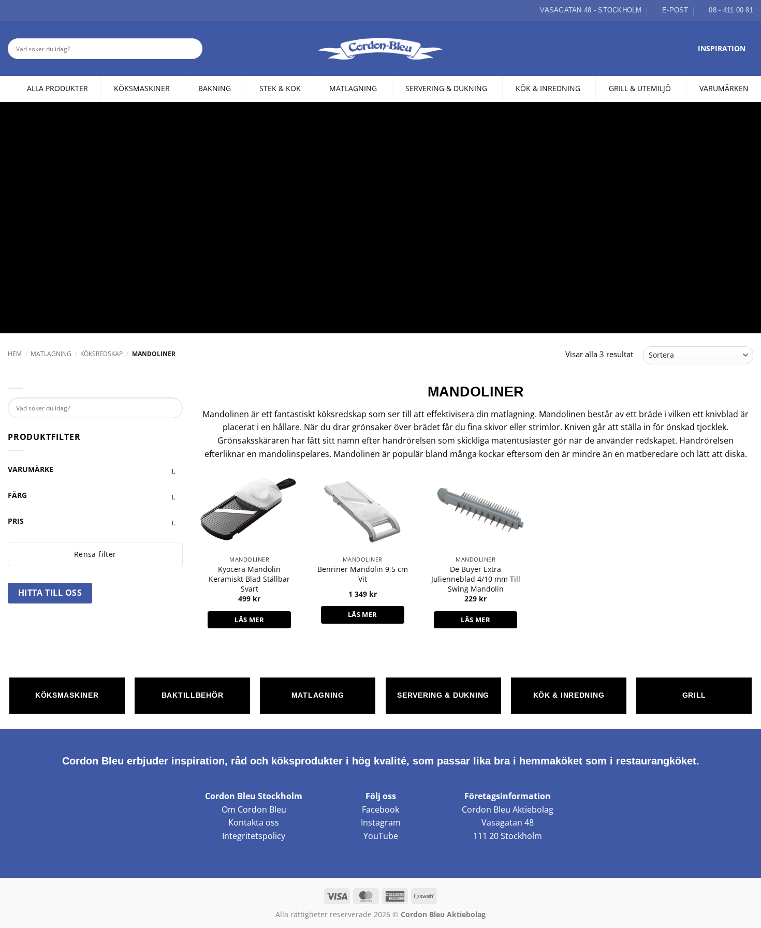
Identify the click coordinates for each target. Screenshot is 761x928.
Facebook (380, 809)
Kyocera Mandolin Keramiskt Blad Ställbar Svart (249, 579)
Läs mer (249, 619)
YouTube (380, 836)
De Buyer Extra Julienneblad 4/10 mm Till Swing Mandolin (475, 579)
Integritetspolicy (253, 836)
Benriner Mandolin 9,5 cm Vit (362, 574)
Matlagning (51, 353)
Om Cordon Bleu (254, 809)
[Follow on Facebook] (13, 10)
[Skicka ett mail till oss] (37, 10)
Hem (15, 353)
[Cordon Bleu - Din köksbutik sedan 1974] (380, 48)
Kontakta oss (253, 822)
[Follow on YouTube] (49, 10)
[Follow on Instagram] (25, 10)
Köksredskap (101, 353)
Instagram (381, 822)
